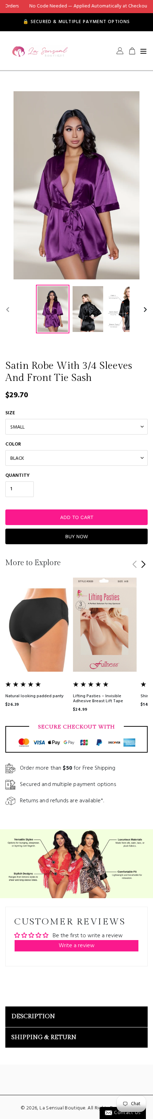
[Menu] (143, 51)
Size (10, 413)
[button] (143, 564)
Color (13, 444)
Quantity (17, 475)
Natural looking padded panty (34, 696)
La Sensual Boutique (62, 1108)
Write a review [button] (77, 945)
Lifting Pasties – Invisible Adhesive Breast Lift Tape (98, 699)
